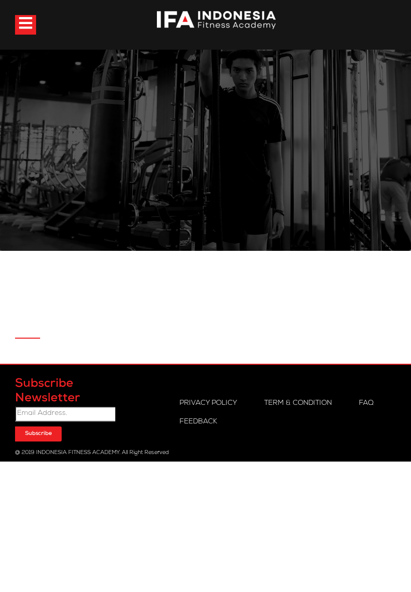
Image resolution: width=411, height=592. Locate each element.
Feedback (198, 421)
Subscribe (38, 433)
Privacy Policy (208, 403)
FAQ (366, 403)
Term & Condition (298, 403)
